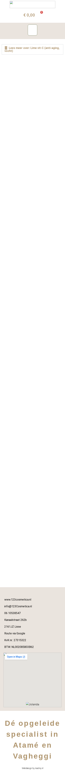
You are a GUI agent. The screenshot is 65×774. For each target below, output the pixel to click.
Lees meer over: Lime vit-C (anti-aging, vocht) (32, 49)
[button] (32, 30)
